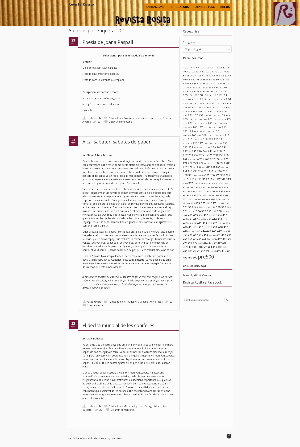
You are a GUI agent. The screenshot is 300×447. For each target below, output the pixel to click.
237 (204, 147)
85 (207, 88)
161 (214, 115)
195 (196, 131)
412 (195, 219)
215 (190, 139)
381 (185, 207)
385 (205, 207)
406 (210, 215)
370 (228, 199)
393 (193, 211)
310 (184, 179)
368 (218, 199)
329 (184, 187)
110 (209, 95)
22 (193, 71)
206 (194, 135)
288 (218, 167)
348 (223, 191)
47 (226, 75)
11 (204, 67)
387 (213, 207)
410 (185, 219)
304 (203, 175)
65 (191, 83)
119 (204, 99)
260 (226, 155)
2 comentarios (95, 305)
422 (194, 223)
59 (217, 79)
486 (220, 247)
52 (194, 79)
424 (204, 223)
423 (199, 223)
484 (210, 247)
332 (197, 187)
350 (184, 195)
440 (185, 231)
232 (225, 143)
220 (216, 139)
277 (213, 163)
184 (185, 127)
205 (189, 135)
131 (214, 103)
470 (185, 243)
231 (220, 143)
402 (190, 215)
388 (218, 207)
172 (219, 119)
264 (197, 159)
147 (195, 111)
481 (196, 247)
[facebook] (229, 436)
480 (190, 247)
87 (213, 87)
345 (207, 191)
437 (215, 227)
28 (211, 71)
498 (185, 257)
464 (204, 239)
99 (203, 91)
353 (194, 195)
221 (221, 139)
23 (196, 71)
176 (190, 123)
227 (200, 143)
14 (214, 68)
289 (222, 167)
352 (189, 195)
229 (210, 143)
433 (201, 227)
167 (195, 119)
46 (222, 75)
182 (220, 123)
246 (199, 151)
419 (185, 223)
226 (195, 143)
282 (190, 167)
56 (207, 80)
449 (228, 231)
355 (204, 195)
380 (227, 203)
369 (223, 199)
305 (207, 175)
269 (221, 159)
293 (195, 171)
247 (204, 151)
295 (205, 171)
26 (206, 72)
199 (208, 131)
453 (201, 235)
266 (207, 159)
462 (194, 239)
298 (220, 171)
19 (184, 71)
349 (228, 191)
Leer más (88, 110)
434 (205, 227)
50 (187, 80)
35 (188, 75)
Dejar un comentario (120, 121)
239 (213, 147)
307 (217, 175)
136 (189, 107)
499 (190, 257)
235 (196, 147)
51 (190, 79)
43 (213, 75)
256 (206, 155)
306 (212, 175)
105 (185, 95)
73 (217, 83)
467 (220, 239)
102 (218, 91)
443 (198, 231)
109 (205, 95)
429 (228, 223)
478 (224, 243)
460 (185, 239)
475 (210, 243)
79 (191, 88)
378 (218, 203)
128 (200, 103)
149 (200, 111)
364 (199, 199)
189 (209, 127)
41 (207, 76)
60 (220, 79)
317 (218, 179)
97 (198, 91)
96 (194, 91)
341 (190, 191)
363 (195, 199)
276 (209, 163)
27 (208, 72)
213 (227, 135)
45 (219, 76)
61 (224, 79)
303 (199, 175)
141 (213, 107)
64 (188, 83)
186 (195, 127)
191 (219, 127)
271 (185, 163)
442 (193, 231)
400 (227, 211)
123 (223, 99)
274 (201, 163)
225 (190, 143)
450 (185, 235)
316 (214, 179)
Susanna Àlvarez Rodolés (138, 55)
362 (190, 199)
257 (210, 155)
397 (214, 211)
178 (200, 123)
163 (222, 115)
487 (225, 247)
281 (185, 167)
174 (229, 119)
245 (194, 151)
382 (190, 207)
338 (221, 187)
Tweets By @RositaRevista (197, 275)
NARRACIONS (155, 7)
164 (228, 115)
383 (196, 207)
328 (226, 183)
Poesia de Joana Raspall (107, 42)
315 (210, 179)
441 (189, 231)
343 (199, 191)
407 (215, 215)
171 (215, 119)
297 (215, 171)
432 (196, 227)
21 (190, 72)
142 (217, 107)
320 (185, 183)
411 (190, 219)
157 (195, 115)
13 (211, 67)
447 (219, 231)
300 (185, 175)
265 (201, 159)
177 (195, 123)
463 (199, 239)
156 (190, 115)
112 (219, 95)
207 (199, 135)
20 (187, 72)
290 (226, 167)
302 (195, 175)
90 (224, 87)
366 (208, 199)
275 (205, 163)
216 (195, 139)
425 (210, 223)
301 (190, 175)
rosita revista (94, 118)
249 (214, 151)
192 (224, 127)
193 (185, 131)
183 (225, 123)
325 (211, 183)
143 (222, 107)
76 (227, 83)
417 (220, 219)
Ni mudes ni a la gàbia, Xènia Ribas (143, 301)
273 (195, 163)
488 (185, 251)
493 (208, 251)
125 (185, 103)
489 (190, 251)
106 (190, 95)
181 (215, 123)
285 (203, 167)
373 (193, 203)
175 (185, 123)
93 (184, 91)
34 (184, 75)
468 (224, 239)
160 (210, 115)
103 (222, 91)
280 (228, 163)
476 (215, 243)
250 (219, 151)
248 (210, 151)
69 (204, 83)
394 (198, 211)
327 (221, 183)
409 (224, 215)
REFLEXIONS (179, 7)
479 (185, 247)
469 (229, 239)
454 (205, 235)
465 (209, 239)
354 (199, 195)
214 (185, 139)
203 (227, 131)
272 (190, 163)
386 (208, 207)
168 (200, 119)
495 (218, 251)
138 (199, 107)
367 (213, 199)
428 (223, 223)
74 (221, 84)
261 (185, 159)
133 (223, 103)
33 (227, 71)
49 (184, 79)
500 (195, 257)
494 (213, 251)
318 (223, 179)
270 (226, 159)
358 (217, 195)
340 (185, 191)
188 (205, 127)
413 (200, 219)
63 (184, 83)
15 (217, 68)
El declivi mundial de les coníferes (118, 325)
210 (213, 135)
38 (198, 76)
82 (200, 87)
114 (224, 95)
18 (227, 67)
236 (200, 147)
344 (203, 191)
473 (200, 243)
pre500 (206, 256)
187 (200, 127)
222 (226, 139)
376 (208, 203)
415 (209, 219)
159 (206, 115)
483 (205, 247)
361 (185, 199)
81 (197, 88)
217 (200, 139)
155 (185, 115)
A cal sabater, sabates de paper (116, 141)
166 (190, 119)
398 (219, 211)
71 (210, 83)
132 (218, 103)
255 (201, 155)
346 (212, 191)
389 (223, 207)
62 (227, 79)
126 (190, 103)
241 (224, 147)
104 (225, 91)
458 (223, 235)
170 (210, 119)
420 (189, 223)
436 (210, 227)
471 (190, 243)
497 (228, 251)
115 (185, 99)
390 (229, 207)
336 (216, 187)
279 (222, 163)
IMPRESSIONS (204, 7)
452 (195, 235)
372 (188, 203)
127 (195, 103)
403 (195, 215)
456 (214, 235)
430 (185, 227)
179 (205, 123)
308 (222, 175)
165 (185, 119)
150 (204, 111)
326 (216, 183)
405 (205, 215)
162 (218, 115)
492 (203, 251)
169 (205, 119)
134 (229, 103)
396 (209, 211)
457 (218, 235)
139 (204, 107)
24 (200, 72)
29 (215, 72)
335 (212, 187)
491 (198, 251)
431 (190, 227)
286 (208, 167)
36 (191, 76)
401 (185, 215)
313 (199, 179)
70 (207, 84)
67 (198, 84)
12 (207, 67)
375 (203, 203)
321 (191, 183)
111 (214, 95)
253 (190, 155)
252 (185, 155)
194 (190, 131)
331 (193, 187)
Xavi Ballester (96, 338)
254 (196, 155)
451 (190, 235)
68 (201, 84)
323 (201, 183)
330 (188, 187)
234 (190, 147)
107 (195, 95)
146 (190, 111)
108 (200, 95)
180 (210, 123)
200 (213, 131)
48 (229, 75)
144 (228, 107)
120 (209, 99)
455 (210, 235)
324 (206, 183)
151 (210, 111)
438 (220, 227)
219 (210, 139)
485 (215, 247)
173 (224, 119)
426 (215, 223)
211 (217, 135)
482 (201, 247)
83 (203, 87)
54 (201, 80)
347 (217, 191)
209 (209, 135)
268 (217, 159)
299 (224, 171)
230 (215, 143)
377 (213, 203)
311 (189, 179)
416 (214, 219)
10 (200, 67)
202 (223, 131)
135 (185, 107)
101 (213, 91)
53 (197, 79)
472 (195, 243)
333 (203, 187)
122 (218, 99)
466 (214, 239)
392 (189, 211)
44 (217, 76)
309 (228, 175)
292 (190, 171)
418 (225, 219)
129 (204, 103)
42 (210, 75)
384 (201, 207)
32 (225, 72)
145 (185, 111)
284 (199, 167)
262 (189, 159)
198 (204, 131)
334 (208, 187)
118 (199, 99)
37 (194, 75)
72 (214, 83)
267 (212, 159)
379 (222, 203)
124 (228, 99)
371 (184, 203)
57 (210, 79)
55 (204, 79)
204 (185, 135)
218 (205, 139)
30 (217, 71)
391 (185, 211)
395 (203, 211)
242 (185, 151)
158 (201, 115)
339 (226, 187)
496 (223, 251)
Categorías (189, 42)
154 (225, 111)
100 (208, 91)
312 (194, 179)
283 (194, 167)
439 (225, 227)
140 (209, 107)
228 (205, 143)
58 (213, 79)
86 (210, 87)
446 (214, 231)
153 (221, 111)
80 (194, 87)
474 (205, 243)
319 (228, 179)
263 (193, 159)
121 (214, 99)
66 (195, 83)
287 (213, 167)
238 (208, 147)
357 (213, 195)
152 (215, 111)
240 (218, 147)
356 (209, 195)
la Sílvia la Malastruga (101, 256)
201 (100, 121)
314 (204, 179)
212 (222, 135)
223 (229, 139)
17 (224, 67)
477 (220, 243)
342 (195, 191)
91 (227, 88)
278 (217, 163)
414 (204, 219)
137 (194, 107)
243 (189, 151)
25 (203, 72)
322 (196, 183)
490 (194, 251)
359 (222, 195)
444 (203, 231)
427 (219, 223)
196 (200, 131)
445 (208, 231)
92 (230, 88)
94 (187, 91)
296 (211, 171)
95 (191, 91)
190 (214, 127)
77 (184, 87)
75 (224, 83)
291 (185, 171)
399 (224, 211)
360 (227, 195)
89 (220, 87)
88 (217, 87)
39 (200, 76)
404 (201, 215)
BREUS (225, 7)
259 (221, 155)
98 (201, 91)
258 (215, 155)
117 (194, 99)
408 (220, 215)
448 (224, 231)
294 (200, 171)
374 (197, 203)
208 (204, 135)
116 (189, 99)
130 (209, 103)
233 (185, 147)
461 (190, 239)
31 (221, 71)
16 (220, 67)
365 (203, 199)
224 (185, 143)
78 (187, 87)
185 (190, 127)
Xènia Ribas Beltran (99, 155)
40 (203, 75)
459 (229, 235)
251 (224, 151)
